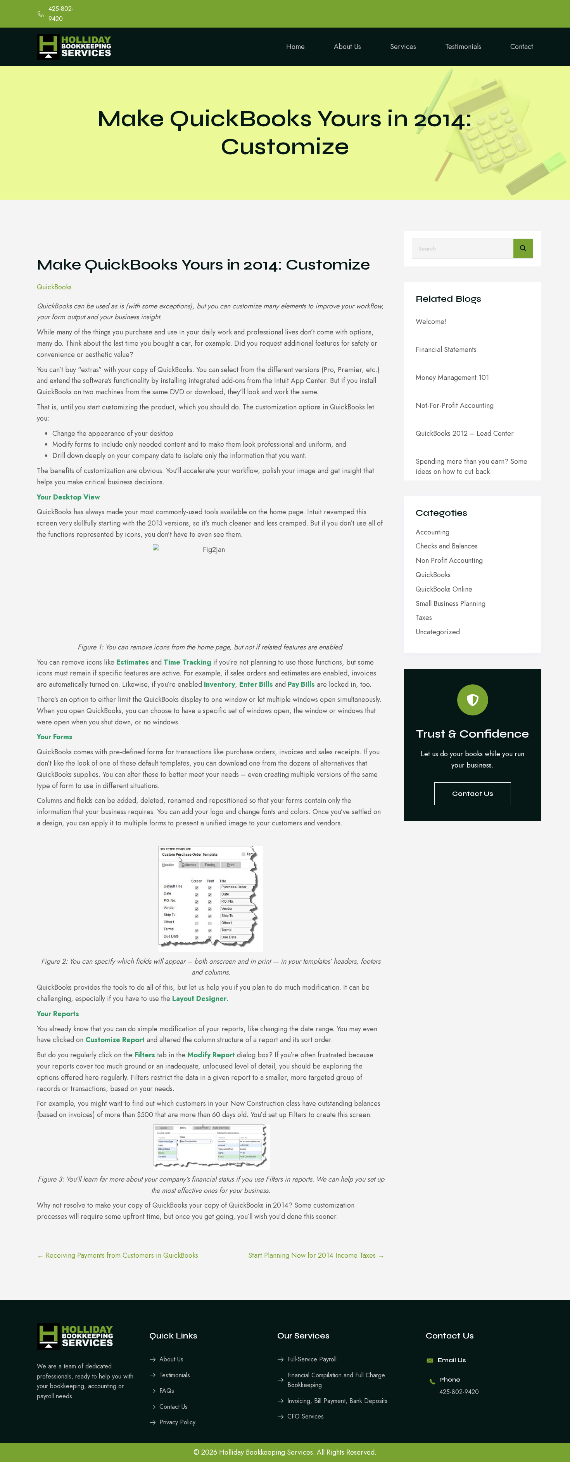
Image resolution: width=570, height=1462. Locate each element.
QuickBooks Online (444, 589)
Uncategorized (438, 632)
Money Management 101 (452, 377)
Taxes (424, 618)
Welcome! (431, 322)
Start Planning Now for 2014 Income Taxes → (316, 1255)
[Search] (523, 248)
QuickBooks (54, 287)
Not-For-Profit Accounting (455, 405)
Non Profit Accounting (449, 560)
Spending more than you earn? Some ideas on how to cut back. (471, 466)
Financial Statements (446, 350)
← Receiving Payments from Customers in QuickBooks (117, 1255)
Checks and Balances (447, 546)
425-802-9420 (459, 1391)
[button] (472, 793)
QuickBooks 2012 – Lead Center (465, 433)
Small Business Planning (450, 604)
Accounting (432, 532)
